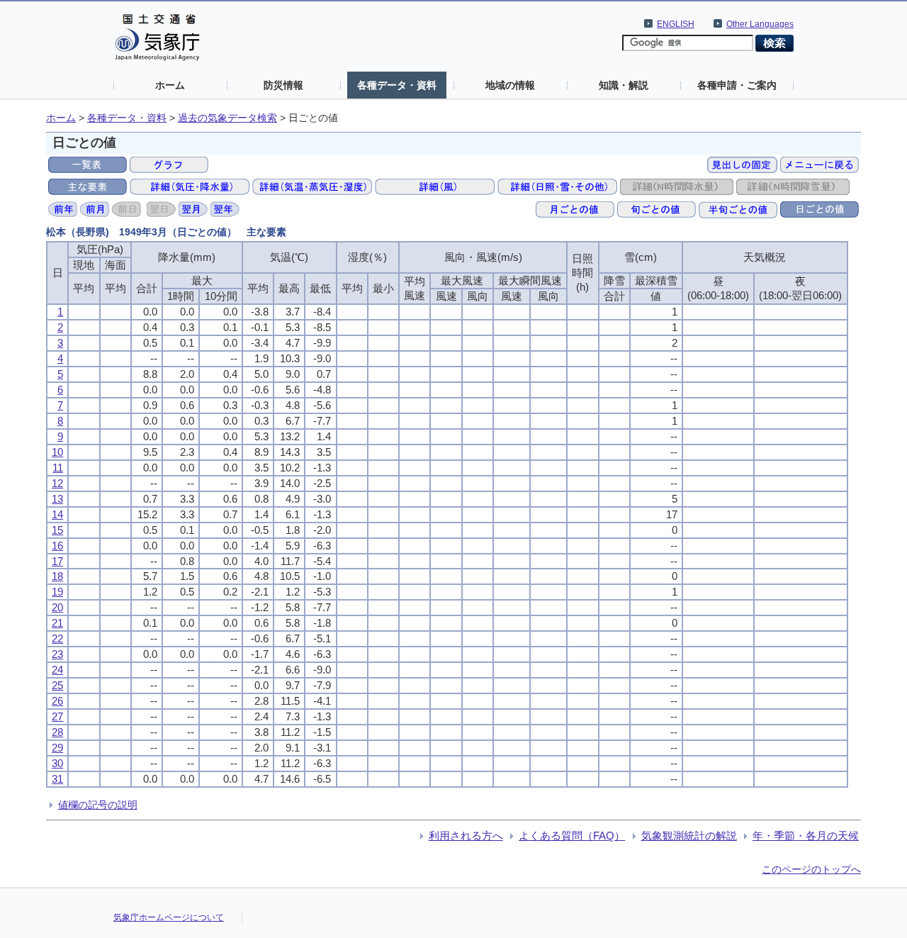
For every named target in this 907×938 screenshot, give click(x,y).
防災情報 (283, 85)
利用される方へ (466, 836)
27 (57, 716)
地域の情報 (510, 85)
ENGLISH (675, 24)
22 (57, 638)
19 (57, 592)
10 (57, 452)
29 (57, 748)
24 (57, 670)
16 (57, 546)
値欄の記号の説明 (97, 804)
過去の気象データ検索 (227, 118)
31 (57, 779)
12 (57, 483)
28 (57, 732)
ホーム (170, 85)
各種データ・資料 (396, 85)
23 (57, 654)
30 (57, 763)
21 (57, 623)
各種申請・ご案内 (737, 85)
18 (57, 576)
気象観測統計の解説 (689, 836)
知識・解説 (623, 85)
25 (57, 685)
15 (57, 530)
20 (57, 607)
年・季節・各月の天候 (806, 836)
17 (57, 561)
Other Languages (760, 24)
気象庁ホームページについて (168, 917)
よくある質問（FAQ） (572, 836)
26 (57, 701)
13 (57, 499)
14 (57, 514)
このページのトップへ (811, 869)
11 (57, 468)
